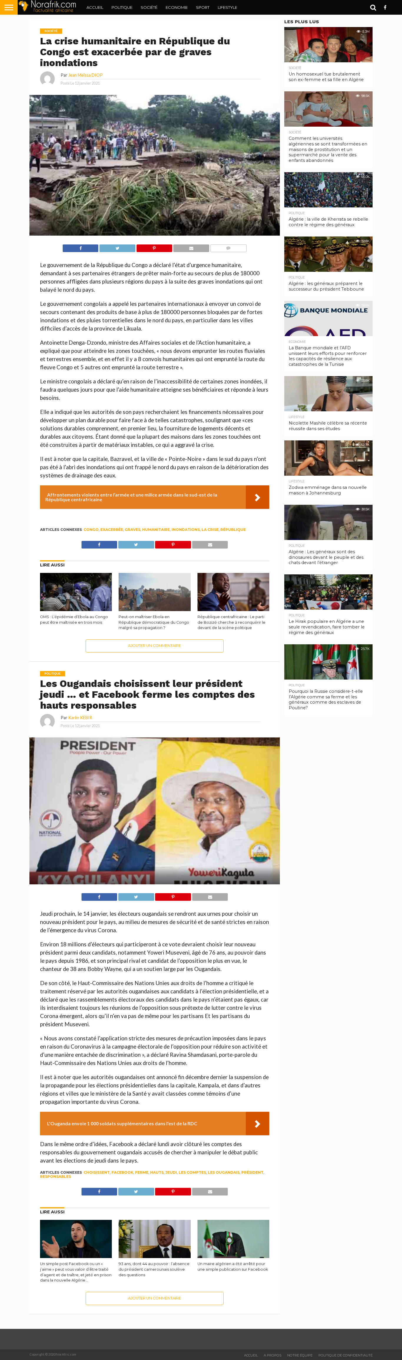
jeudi (171, 1172)
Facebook (122, 1172)
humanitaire (156, 529)
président (252, 1172)
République (233, 529)
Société (149, 7)
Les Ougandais (224, 1172)
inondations (186, 529)
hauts (157, 1172)
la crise (210, 529)
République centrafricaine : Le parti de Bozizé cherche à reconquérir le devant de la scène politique (231, 622)
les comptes (192, 1172)
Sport (203, 7)
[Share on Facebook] (81, 246)
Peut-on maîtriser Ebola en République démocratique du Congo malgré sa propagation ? (154, 622)
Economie (177, 7)
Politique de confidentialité (345, 1355)
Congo (91, 529)
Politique (122, 7)
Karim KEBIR (80, 717)
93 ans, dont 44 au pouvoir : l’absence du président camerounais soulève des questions (154, 1269)
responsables (55, 1176)
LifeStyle (227, 7)
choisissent (97, 1172)
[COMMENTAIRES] (228, 246)
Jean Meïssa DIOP (85, 75)
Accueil (95, 7)
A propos (272, 1355)
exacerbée (111, 529)
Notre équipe (300, 1355)
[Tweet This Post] (117, 246)
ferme (141, 1172)
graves (132, 529)
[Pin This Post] (154, 246)
